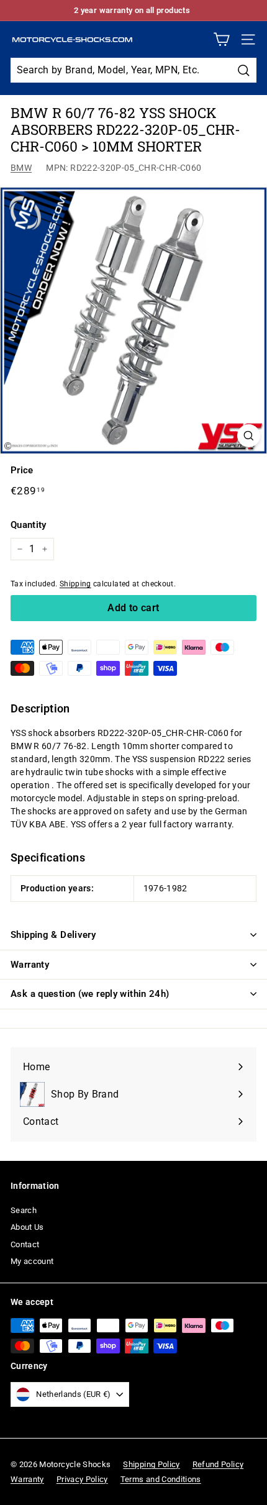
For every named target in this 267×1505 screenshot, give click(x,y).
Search (24, 1210)
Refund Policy (218, 1464)
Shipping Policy (151, 1464)
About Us (27, 1227)
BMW (21, 168)
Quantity (29, 524)
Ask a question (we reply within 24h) (90, 993)
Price (22, 470)
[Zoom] (248, 435)
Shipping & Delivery (53, 934)
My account (32, 1261)
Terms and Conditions (160, 1479)
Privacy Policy (82, 1479)
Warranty (30, 964)
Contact (25, 1244)
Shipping (75, 584)
